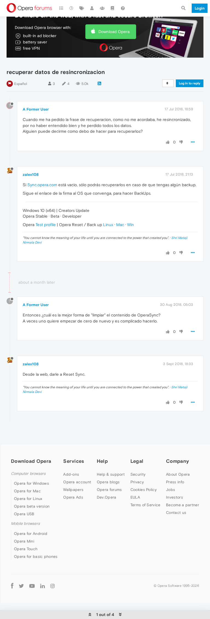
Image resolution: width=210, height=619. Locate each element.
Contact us (176, 512)
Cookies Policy (143, 489)
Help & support (111, 474)
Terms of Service (145, 505)
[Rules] (112, 8)
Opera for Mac (27, 491)
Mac (120, 224)
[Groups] (102, 8)
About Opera (178, 474)
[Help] (123, 8)
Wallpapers (73, 489)
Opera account (77, 482)
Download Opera (114, 31)
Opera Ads (73, 497)
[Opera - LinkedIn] (42, 586)
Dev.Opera (106, 497)
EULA (135, 497)
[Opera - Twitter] (21, 586)
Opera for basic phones (36, 556)
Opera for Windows (31, 483)
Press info (175, 482)
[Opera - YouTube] (32, 586)
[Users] (92, 8)
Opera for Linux (28, 498)
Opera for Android (30, 533)
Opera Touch (25, 549)
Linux (108, 224)
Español (20, 84)
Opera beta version (31, 506)
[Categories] (61, 8)
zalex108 (31, 174)
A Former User (36, 109)
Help (102, 461)
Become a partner (182, 505)
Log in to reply (189, 83)
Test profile (46, 224)
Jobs (170, 489)
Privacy (137, 482)
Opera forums (109, 489)
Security (137, 474)
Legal (137, 461)
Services (73, 461)
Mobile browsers (25, 523)
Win (130, 224)
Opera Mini (24, 541)
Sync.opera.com (42, 184)
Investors (174, 497)
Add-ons (71, 474)
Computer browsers (28, 473)
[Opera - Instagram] (52, 586)
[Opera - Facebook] (12, 585)
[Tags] (82, 8)
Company (177, 461)
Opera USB (24, 514)
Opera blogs (108, 482)
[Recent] (71, 8)
